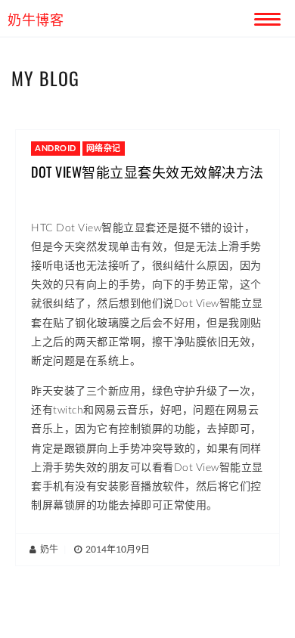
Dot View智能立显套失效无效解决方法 (147, 171)
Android (55, 148)
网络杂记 (103, 148)
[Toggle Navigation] (265, 16)
